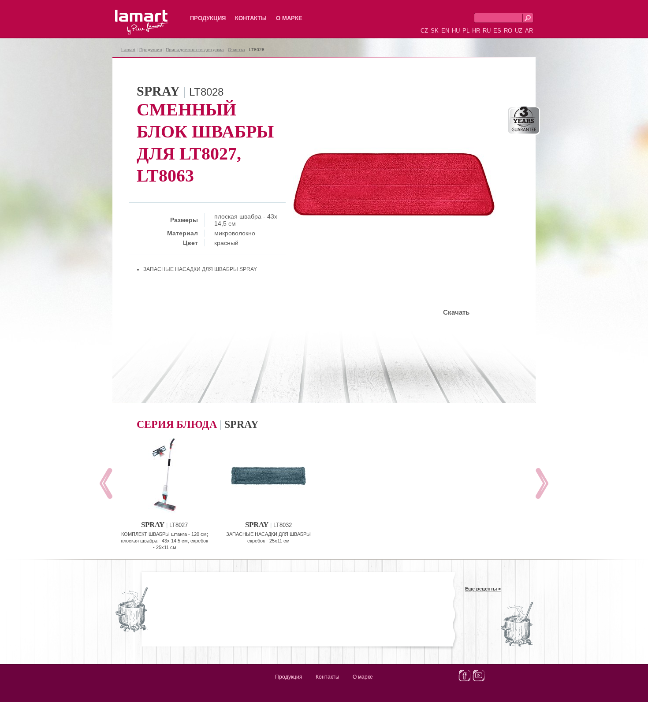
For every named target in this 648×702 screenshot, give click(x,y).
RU (487, 30)
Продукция (208, 18)
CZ (424, 30)
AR (529, 30)
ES (497, 30)
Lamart (132, 15)
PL (465, 30)
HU (456, 30)
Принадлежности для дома (195, 49)
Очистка (236, 49)
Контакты (251, 18)
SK (435, 30)
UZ (518, 30)
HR (476, 30)
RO (508, 30)
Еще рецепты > (483, 588)
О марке (289, 18)
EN (445, 30)
